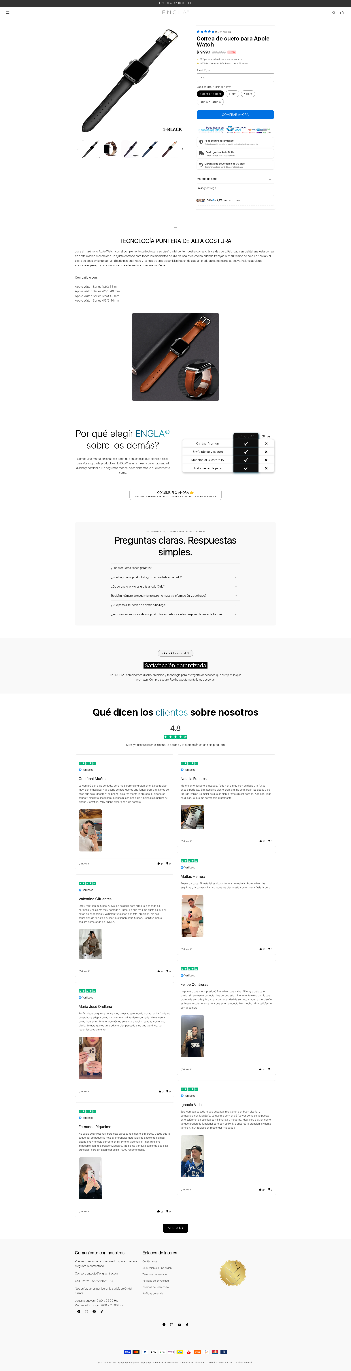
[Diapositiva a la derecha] (182, 149)
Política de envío (244, 1362)
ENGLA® (111, 1362)
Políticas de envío (152, 1293)
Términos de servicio (154, 1274)
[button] (8, 13)
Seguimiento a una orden (157, 1267)
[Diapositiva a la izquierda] (78, 149)
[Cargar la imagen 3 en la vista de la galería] (130, 149)
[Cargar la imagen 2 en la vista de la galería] (110, 149)
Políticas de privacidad (155, 1280)
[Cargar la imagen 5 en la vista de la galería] (169, 149)
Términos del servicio (220, 1362)
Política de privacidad (193, 1362)
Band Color (204, 70)
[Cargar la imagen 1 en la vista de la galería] (91, 149)
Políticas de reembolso (155, 1287)
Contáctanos (149, 1261)
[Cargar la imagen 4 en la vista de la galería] (150, 149)
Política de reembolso (167, 1362)
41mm (232, 93)
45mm (248, 93)
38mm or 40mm (210, 101)
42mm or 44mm (210, 93)
